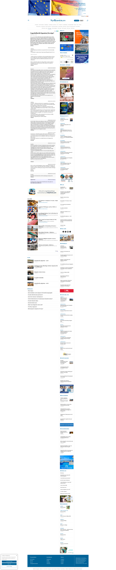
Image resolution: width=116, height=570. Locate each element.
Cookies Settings (9, 566)
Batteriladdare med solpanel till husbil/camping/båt (40, 292)
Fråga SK (61, 24)
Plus (77, 24)
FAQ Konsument (72, 26)
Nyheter (36, 24)
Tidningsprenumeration (34, 563)
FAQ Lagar (49, 28)
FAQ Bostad (43, 26)
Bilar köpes (30, 290)
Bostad (54, 24)
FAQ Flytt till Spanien (55, 26)
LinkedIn (62, 562)
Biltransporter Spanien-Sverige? (35, 308)
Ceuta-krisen (41, 24)
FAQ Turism (68, 28)
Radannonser (70, 24)
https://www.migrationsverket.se (37, 159)
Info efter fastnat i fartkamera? (35, 296)
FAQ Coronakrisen (48, 26)
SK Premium (32, 559)
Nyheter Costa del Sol (44, 569)
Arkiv (75, 24)
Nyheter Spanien (36, 569)
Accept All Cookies (9, 561)
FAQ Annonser (38, 26)
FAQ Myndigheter (54, 28)
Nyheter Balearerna (69, 569)
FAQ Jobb (68, 26)
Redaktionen (49, 559)
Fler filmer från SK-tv (64, 42)
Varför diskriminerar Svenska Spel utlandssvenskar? (40, 298)
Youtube (62, 563)
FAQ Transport (64, 28)
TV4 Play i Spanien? (32, 306)
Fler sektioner (78, 26)
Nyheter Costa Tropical (52, 569)
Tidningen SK (64, 81)
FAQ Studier (59, 28)
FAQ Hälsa (64, 26)
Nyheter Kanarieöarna (78, 569)
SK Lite (31, 562)
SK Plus (31, 560)
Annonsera (48, 563)
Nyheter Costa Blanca (61, 569)
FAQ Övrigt (72, 28)
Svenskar (51, 24)
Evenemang (65, 24)
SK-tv (58, 24)
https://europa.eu (34, 54)
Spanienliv (46, 24)
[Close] (17, 556)
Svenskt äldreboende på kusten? (35, 294)
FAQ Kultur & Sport (44, 28)
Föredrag (48, 562)
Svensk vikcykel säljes (33, 300)
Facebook (62, 560)
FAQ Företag (60, 26)
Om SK (80, 24)
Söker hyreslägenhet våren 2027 (35, 304)
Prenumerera (77, 20)
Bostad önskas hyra (32, 302)
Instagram (62, 559)
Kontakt (48, 560)
